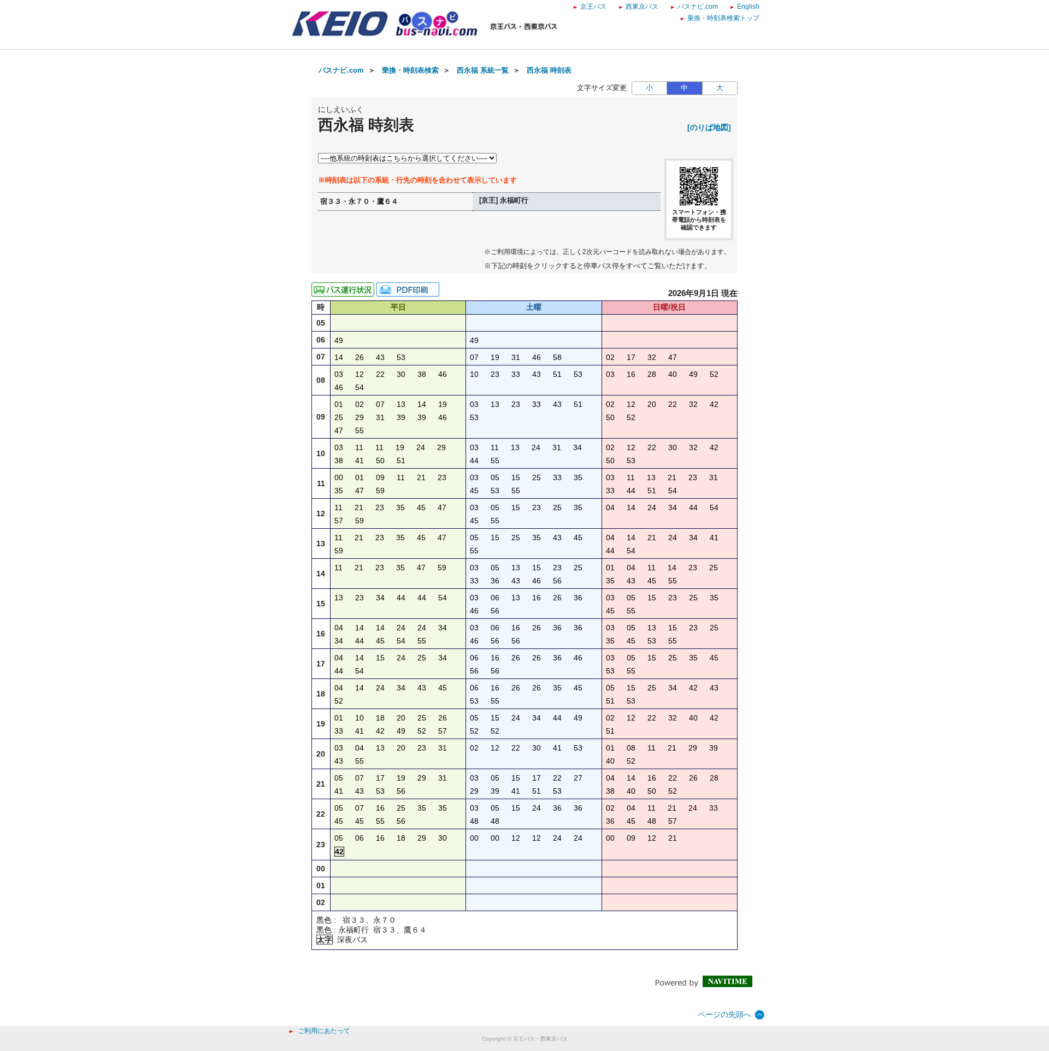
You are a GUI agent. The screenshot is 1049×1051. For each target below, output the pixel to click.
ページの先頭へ (724, 1014)
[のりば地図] (709, 127)
